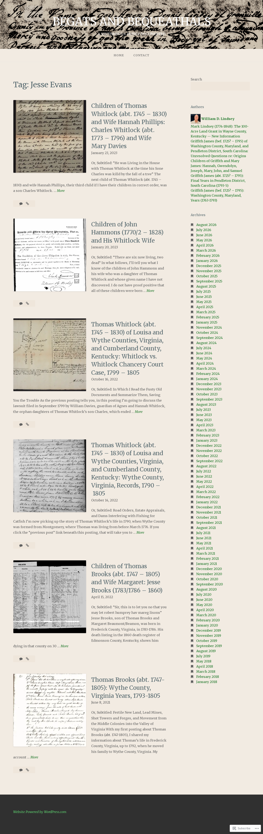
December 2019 (208, 630)
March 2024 (206, 368)
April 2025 (204, 307)
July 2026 (203, 230)
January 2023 (206, 440)
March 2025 (206, 312)
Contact (141, 55)
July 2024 (203, 348)
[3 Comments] (21, 659)
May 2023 (204, 420)
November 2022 (209, 451)
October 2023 (207, 394)
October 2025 (207, 276)
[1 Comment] (21, 204)
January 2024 (207, 379)
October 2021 (206, 517)
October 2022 (207, 456)
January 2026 (207, 261)
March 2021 (205, 553)
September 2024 (209, 338)
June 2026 (204, 235)
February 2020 (208, 620)
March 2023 (206, 430)
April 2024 (205, 363)
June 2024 (204, 353)
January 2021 (206, 564)
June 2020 (204, 600)
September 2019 (209, 646)
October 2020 (207, 579)
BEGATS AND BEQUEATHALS (131, 22)
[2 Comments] (21, 424)
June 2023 (204, 415)
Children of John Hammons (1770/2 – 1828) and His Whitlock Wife (127, 232)
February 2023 (207, 435)
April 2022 (204, 487)
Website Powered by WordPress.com (39, 812)
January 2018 (206, 682)
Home (119, 55)
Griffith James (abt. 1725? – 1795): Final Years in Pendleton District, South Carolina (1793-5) (218, 181)
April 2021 (204, 548)
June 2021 (203, 538)
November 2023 (208, 389)
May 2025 (204, 302)
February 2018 (207, 677)
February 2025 (207, 317)
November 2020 (209, 574)
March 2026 (206, 250)
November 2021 (208, 512)
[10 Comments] (21, 770)
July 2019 (203, 656)
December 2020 (209, 569)
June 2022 (204, 476)
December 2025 (208, 266)
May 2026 (204, 240)
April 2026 (205, 245)
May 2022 (204, 481)
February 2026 (208, 255)
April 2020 (205, 610)
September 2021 (209, 523)
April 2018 (204, 666)
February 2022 (207, 497)
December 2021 (208, 507)
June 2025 (204, 297)
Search (196, 79)
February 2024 (208, 374)
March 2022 (206, 492)
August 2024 (206, 343)
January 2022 (207, 502)
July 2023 (203, 410)
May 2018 (203, 661)
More (61, 191)
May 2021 (203, 543)
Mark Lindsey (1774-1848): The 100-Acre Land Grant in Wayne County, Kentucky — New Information (220, 131)
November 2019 (208, 636)
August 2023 (206, 404)
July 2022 (203, 471)
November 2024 (209, 327)
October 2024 (207, 333)
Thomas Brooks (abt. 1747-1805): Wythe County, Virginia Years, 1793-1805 (128, 687)
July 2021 (203, 533)
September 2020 (209, 584)
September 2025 (209, 281)
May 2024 (204, 358)
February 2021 (207, 558)
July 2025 (203, 291)
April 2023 (204, 425)
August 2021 (206, 528)
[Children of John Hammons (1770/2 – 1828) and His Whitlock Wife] (27, 303)
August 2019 (206, 651)
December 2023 (208, 384)
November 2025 (208, 271)
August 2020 (206, 589)
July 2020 (203, 594)
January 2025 (206, 322)
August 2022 (206, 466)
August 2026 (206, 225)
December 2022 (208, 445)
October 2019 (206, 641)
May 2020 (204, 605)
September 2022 (209, 461)
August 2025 (206, 286)
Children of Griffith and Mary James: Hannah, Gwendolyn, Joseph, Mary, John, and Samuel (216, 166)
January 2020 (207, 625)
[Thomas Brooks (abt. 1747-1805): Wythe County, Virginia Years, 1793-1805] (27, 770)
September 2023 (209, 399)
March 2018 (205, 671)
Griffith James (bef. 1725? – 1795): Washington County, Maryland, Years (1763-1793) (217, 195)
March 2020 (206, 615)
